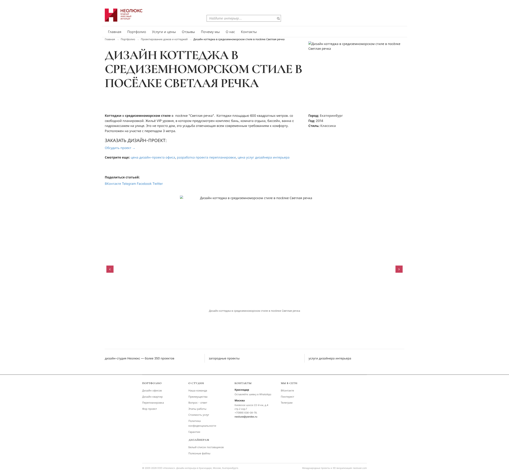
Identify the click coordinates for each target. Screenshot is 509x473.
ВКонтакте (113, 184)
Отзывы (188, 32)
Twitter (158, 184)
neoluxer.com (360, 468)
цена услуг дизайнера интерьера (263, 157)
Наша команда (197, 390)
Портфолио (136, 32)
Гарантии (194, 432)
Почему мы (210, 32)
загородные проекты (224, 358)
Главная (114, 32)
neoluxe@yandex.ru (246, 416)
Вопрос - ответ (197, 402)
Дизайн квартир (152, 396)
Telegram (129, 184)
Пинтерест (287, 396)
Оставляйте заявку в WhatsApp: (253, 394)
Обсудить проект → (120, 148)
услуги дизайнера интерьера (330, 358)
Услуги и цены (164, 32)
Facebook (144, 184)
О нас (230, 32)
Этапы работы (197, 409)
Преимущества (197, 396)
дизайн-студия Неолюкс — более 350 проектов (139, 358)
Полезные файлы (199, 453)
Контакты (249, 32)
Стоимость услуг (198, 415)
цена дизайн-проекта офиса (153, 157)
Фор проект (149, 409)
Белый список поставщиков (206, 447)
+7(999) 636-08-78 (246, 412)
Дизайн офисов (152, 390)
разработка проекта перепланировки (206, 157)
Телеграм (286, 402)
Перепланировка (153, 402)
